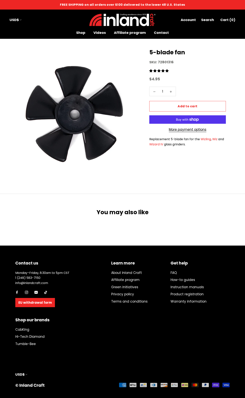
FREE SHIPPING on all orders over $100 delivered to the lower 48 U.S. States (122, 4)
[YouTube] (36, 292)
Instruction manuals (187, 287)
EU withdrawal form (35, 302)
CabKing (22, 329)
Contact (161, 32)
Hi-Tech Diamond (30, 336)
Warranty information (189, 301)
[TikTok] (45, 292)
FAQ (174, 272)
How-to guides (183, 280)
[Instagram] (26, 292)
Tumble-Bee (25, 344)
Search (207, 19)
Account (188, 19)
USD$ (14, 19)
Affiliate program (130, 32)
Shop (80, 32)
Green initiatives (124, 287)
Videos (99, 32)
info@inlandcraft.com (31, 283)
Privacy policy (122, 294)
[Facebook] (17, 292)
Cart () (227, 19)
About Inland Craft (126, 272)
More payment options (187, 129)
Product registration (187, 294)
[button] (159, 70)
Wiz (214, 139)
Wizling (206, 139)
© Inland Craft (30, 385)
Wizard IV (156, 144)
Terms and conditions (129, 301)
